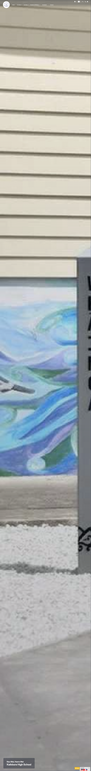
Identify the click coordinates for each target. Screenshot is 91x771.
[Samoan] (84, 770)
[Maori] (82, 770)
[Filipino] (86, 770)
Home (13, 4)
